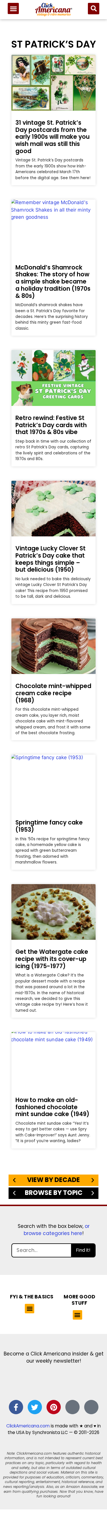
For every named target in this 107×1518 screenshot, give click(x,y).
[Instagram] (72, 1407)
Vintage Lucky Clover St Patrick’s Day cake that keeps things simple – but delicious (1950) (50, 559)
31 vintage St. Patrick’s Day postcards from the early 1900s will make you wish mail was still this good (52, 136)
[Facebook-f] (16, 1407)
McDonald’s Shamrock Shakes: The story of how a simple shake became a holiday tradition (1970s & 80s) (52, 281)
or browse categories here (57, 1230)
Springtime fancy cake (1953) (49, 826)
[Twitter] (35, 1407)
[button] (13, 8)
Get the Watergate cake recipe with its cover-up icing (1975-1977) (51, 958)
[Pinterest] (54, 1407)
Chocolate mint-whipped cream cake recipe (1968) (53, 693)
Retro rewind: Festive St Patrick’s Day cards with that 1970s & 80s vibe (51, 425)
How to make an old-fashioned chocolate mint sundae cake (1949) (52, 1107)
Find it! (83, 1250)
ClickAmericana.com (28, 1426)
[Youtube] (91, 1407)
